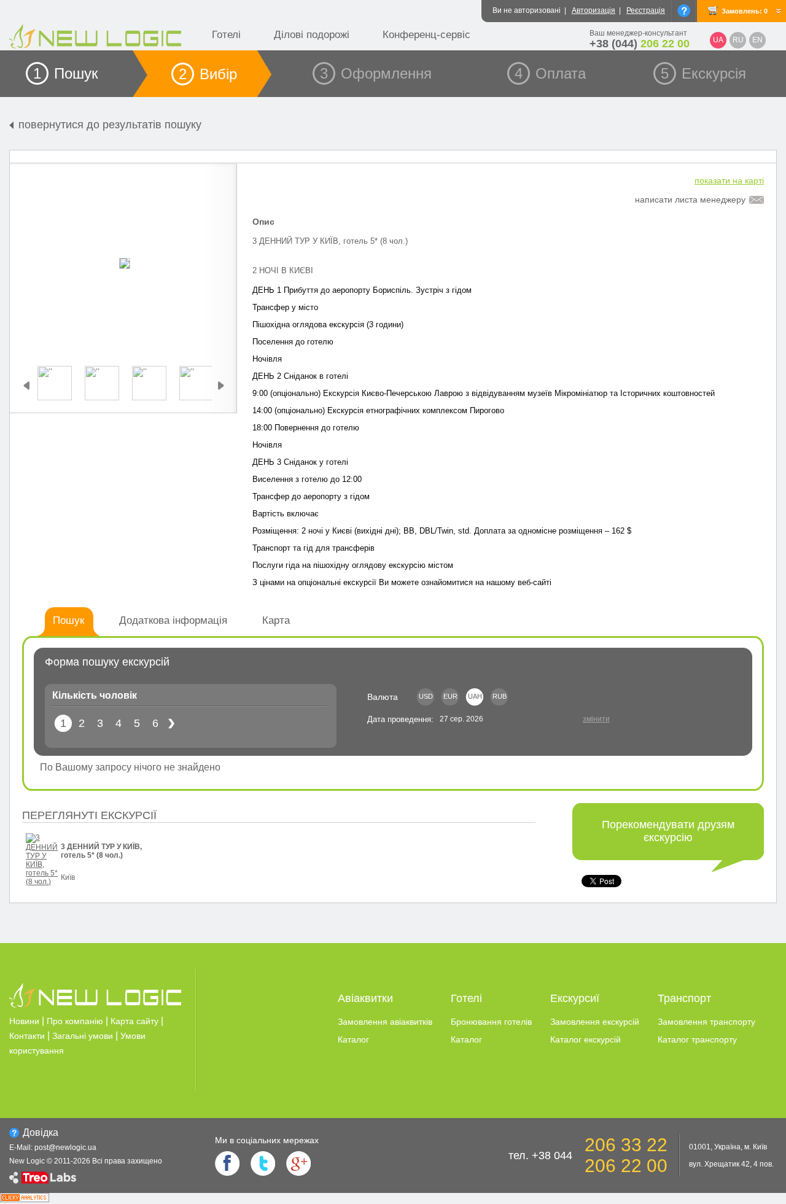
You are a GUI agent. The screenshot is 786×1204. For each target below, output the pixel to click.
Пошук (68, 620)
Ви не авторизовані (526, 10)
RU (738, 40)
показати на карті (729, 180)
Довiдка (40, 1132)
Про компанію (75, 1021)
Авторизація (593, 10)
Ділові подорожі (311, 35)
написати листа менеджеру (690, 199)
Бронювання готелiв (491, 1022)
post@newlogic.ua (65, 1147)
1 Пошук (65, 73)
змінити (596, 719)
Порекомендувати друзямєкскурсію (668, 831)
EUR (450, 696)
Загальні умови (82, 1036)
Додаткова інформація (173, 620)
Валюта (382, 697)
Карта (276, 620)
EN (757, 40)
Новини (24, 1021)
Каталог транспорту (697, 1039)
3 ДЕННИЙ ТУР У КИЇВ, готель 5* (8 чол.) (101, 851)
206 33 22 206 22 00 (626, 1155)
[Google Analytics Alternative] (24, 1199)
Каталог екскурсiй (585, 1039)
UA (718, 40)
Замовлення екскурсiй (594, 1022)
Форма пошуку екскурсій (107, 662)
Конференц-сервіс (426, 35)
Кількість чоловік (94, 695)
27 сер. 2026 (461, 719)
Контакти (27, 1036)
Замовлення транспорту (706, 1022)
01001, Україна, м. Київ (728, 1147)
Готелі (226, 35)
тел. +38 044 (540, 1155)
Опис (263, 222)
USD (426, 696)
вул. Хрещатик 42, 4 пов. (731, 1164)
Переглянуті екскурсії (89, 815)
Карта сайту (134, 1021)
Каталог (353, 1039)
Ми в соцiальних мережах (267, 1140)
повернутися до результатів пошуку (109, 124)
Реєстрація (645, 10)
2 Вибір (208, 74)
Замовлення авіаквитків (385, 1022)
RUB (499, 696)
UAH (475, 696)
